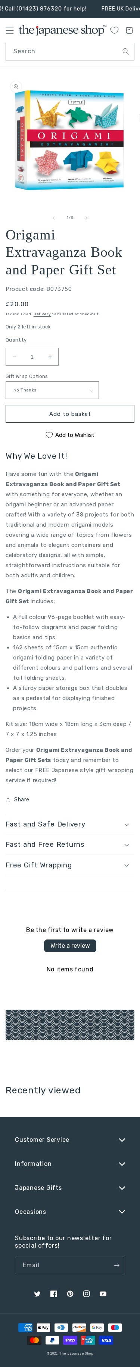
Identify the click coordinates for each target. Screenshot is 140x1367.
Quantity (16, 340)
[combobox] (70, 51)
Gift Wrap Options (27, 376)
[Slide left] (54, 218)
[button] (70, 824)
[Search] (126, 51)
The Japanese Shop (76, 1353)
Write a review (70, 945)
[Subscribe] (116, 1265)
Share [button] (21, 799)
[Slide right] (86, 218)
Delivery (42, 314)
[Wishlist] (114, 30)
